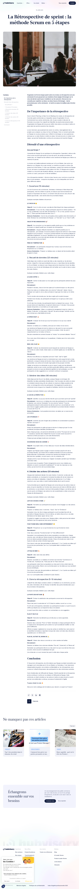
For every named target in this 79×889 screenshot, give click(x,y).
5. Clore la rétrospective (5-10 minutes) (12, 121)
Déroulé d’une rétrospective (11, 102)
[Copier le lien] (28, 695)
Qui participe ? (8, 104)
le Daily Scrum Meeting (48, 116)
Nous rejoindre (62, 3)
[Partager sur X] (32, 695)
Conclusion (7, 124)
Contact (72, 3)
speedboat (52, 338)
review (60, 116)
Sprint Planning (36, 116)
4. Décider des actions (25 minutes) (11, 117)
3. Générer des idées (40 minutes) (11, 113)
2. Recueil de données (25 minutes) (11, 110)
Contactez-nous (50, 801)
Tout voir (72, 726)
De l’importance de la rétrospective (10, 98)
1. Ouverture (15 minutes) (11, 107)
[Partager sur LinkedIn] (36, 695)
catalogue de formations (44, 687)
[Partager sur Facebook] (39, 695)
